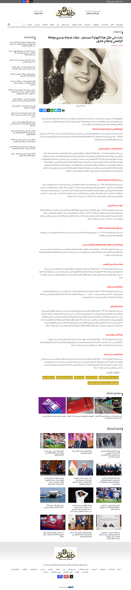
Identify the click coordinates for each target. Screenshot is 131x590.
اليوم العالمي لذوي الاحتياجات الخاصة (103, 383)
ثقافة (52, 25)
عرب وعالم (65, 25)
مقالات (24, 569)
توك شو (85, 572)
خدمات (45, 572)
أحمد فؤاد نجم (49, 377)
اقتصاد (44, 25)
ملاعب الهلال (77, 25)
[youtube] (27, 1)
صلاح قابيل (79, 377)
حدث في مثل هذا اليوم (108, 377)
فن (58, 25)
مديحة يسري (91, 377)
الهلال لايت (15, 569)
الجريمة (87, 25)
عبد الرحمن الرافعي (64, 377)
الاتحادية (105, 25)
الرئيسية (119, 25)
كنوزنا (77, 572)
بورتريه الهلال (55, 572)
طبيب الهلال (68, 572)
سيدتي (37, 25)
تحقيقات (96, 25)
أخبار (112, 25)
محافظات (33, 569)
